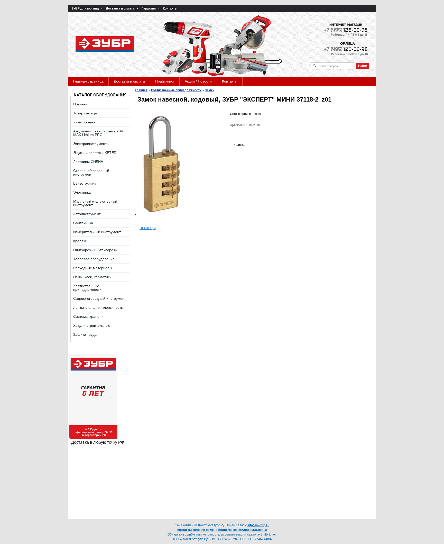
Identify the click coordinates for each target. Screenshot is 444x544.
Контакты (170, 8)
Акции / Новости (198, 81)
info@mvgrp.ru (258, 525)
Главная (141, 90)
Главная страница (88, 81)
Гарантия (149, 8)
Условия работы (204, 530)
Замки (209, 90)
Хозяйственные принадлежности (176, 90)
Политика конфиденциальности (242, 530)
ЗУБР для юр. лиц (85, 8)
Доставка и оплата (120, 8)
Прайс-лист (164, 81)
